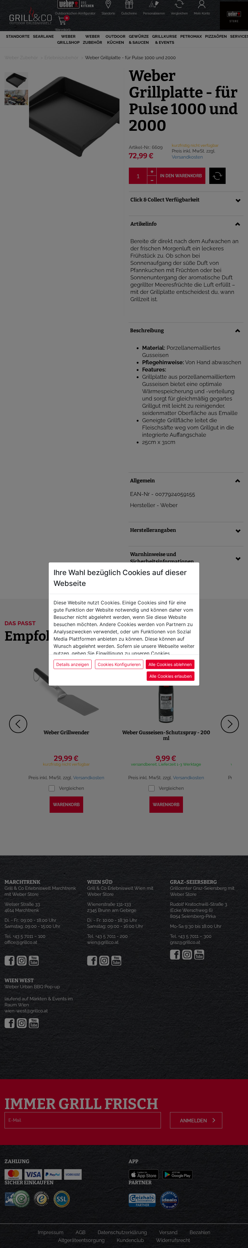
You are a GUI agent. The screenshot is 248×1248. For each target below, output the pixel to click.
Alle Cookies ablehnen (170, 664)
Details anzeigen (72, 664)
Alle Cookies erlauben (170, 676)
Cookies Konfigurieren (119, 664)
